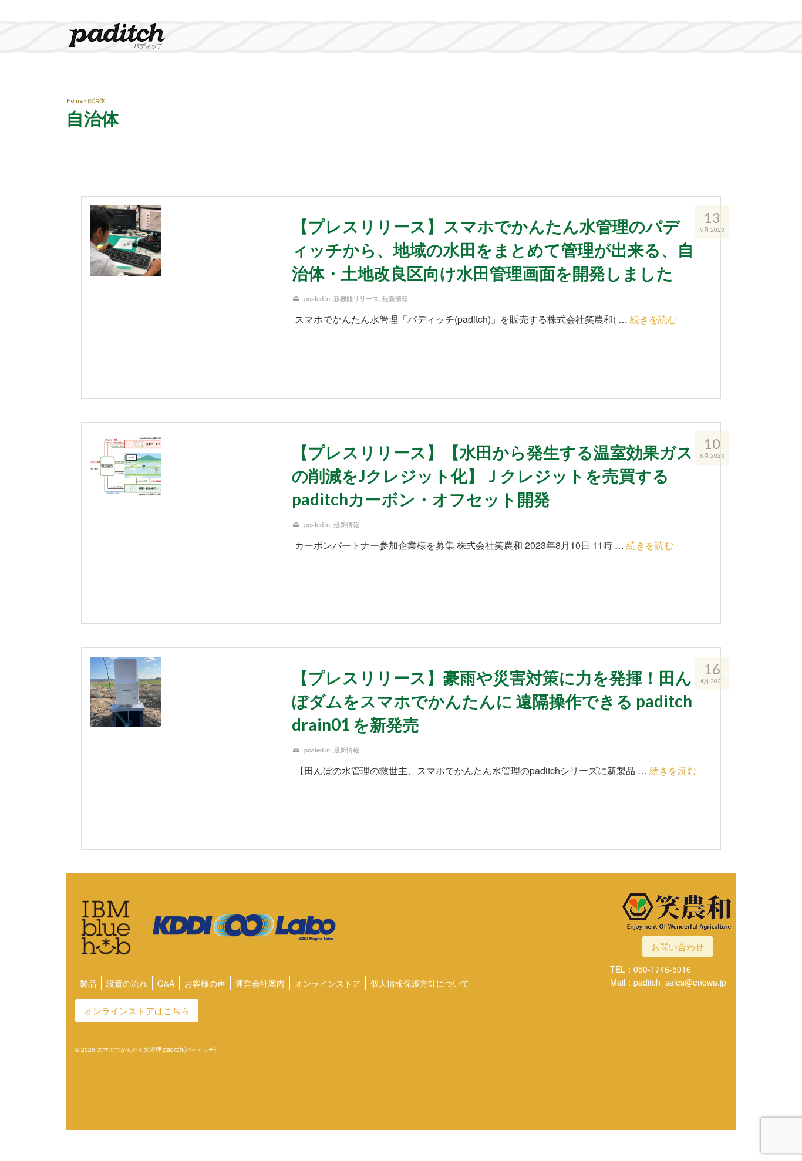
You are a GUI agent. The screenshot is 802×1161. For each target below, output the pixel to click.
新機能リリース (356, 298)
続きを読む (653, 319)
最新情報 (395, 298)
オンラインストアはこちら (137, 1010)
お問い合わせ (677, 946)
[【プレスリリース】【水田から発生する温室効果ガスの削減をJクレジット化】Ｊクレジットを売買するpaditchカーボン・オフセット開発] (182, 523)
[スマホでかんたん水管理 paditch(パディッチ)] (172, 35)
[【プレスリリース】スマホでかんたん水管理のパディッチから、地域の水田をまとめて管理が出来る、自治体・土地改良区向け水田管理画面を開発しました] (182, 297)
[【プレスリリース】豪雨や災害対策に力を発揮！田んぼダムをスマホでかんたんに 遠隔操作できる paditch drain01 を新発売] (182, 748)
